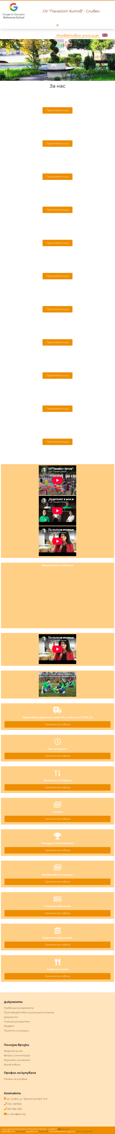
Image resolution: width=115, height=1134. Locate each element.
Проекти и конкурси (16, 1030)
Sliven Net (43, 1131)
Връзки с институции (17, 1055)
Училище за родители (17, 1021)
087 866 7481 (14, 1109)
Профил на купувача (15, 1079)
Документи (11, 1017)
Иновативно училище (77, 35)
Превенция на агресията (18, 1008)
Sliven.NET (21, 1131)
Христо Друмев (84, 1131)
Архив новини (12, 1064)
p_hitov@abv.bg (16, 1114)
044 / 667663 (14, 1104)
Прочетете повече (57, 724)
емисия (64, 1129)
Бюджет (9, 1026)
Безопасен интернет (17, 1060)
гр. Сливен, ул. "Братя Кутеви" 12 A (27, 1099)
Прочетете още (57, 110)
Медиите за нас (13, 1051)
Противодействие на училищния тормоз (29, 1012)
